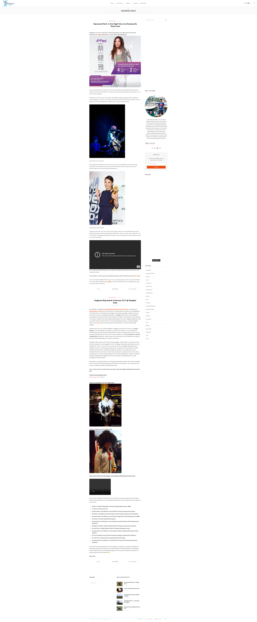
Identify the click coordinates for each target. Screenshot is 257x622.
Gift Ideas (148, 302)
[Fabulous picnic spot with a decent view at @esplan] (156, 207)
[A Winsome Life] (8, 3)
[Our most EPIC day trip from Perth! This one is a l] (156, 199)
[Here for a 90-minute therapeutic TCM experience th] (156, 225)
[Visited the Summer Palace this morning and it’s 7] (156, 247)
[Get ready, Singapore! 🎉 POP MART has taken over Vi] (164, 203)
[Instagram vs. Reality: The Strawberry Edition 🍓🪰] (148, 194)
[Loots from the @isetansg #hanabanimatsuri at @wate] (148, 212)
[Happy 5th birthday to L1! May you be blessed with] (148, 216)
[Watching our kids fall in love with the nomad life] (148, 199)
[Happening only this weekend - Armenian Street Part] (156, 234)
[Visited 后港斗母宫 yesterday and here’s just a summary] (164, 247)
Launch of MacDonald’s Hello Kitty (131, 588)
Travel (147, 338)
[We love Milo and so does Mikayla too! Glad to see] (148, 252)
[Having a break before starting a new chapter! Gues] (148, 238)
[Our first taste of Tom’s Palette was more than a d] (156, 181)
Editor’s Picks (119, 3)
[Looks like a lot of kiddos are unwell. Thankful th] (164, 243)
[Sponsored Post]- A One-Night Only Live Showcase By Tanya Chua (115, 25)
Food (147, 299)
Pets (147, 322)
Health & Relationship (150, 306)
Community (148, 283)
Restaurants (148, 329)
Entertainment (112, 21)
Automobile (148, 270)
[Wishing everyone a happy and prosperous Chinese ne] (156, 185)
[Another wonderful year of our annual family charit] (148, 185)
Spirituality (148, 332)
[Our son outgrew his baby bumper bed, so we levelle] (156, 221)
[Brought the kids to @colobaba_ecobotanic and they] (148, 243)
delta (98, 289)
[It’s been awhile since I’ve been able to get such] (164, 229)
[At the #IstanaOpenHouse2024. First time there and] (148, 229)
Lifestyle (148, 315)
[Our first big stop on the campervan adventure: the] (148, 203)
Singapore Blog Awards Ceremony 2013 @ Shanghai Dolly (115, 301)
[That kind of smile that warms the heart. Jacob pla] (164, 252)
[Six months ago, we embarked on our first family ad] (148, 207)
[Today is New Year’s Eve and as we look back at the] (156, 238)
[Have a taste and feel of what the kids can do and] (164, 238)
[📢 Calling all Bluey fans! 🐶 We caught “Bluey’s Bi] (156, 229)
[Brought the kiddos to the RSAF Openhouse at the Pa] (148, 256)
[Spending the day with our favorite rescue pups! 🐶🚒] (156, 194)
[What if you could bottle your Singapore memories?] (164, 207)
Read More (115, 289)
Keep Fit (148, 312)
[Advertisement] (156, 77)
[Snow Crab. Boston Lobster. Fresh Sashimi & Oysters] (148, 181)
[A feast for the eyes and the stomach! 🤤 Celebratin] (164, 216)
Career (147, 280)
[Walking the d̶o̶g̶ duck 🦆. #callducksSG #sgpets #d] (164, 212)
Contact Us (135, 3)
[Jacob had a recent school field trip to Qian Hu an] (156, 252)
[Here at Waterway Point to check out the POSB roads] (164, 185)
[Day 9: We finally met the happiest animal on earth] (156, 203)
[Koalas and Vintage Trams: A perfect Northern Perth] (164, 190)
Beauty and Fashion (150, 273)
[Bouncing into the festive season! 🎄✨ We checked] (164, 194)
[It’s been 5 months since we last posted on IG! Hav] (164, 225)
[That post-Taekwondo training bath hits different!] (156, 212)
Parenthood (148, 319)
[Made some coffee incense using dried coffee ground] (148, 234)
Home (112, 3)
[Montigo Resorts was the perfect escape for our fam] (148, 225)
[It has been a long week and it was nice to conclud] (164, 234)
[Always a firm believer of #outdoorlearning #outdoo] (164, 181)
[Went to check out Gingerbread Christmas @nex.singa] (156, 243)
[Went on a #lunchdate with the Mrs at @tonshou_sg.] (156, 190)
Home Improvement (150, 309)
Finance (147, 296)
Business (148, 276)
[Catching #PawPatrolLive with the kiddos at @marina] (164, 221)
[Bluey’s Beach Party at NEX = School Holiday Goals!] (156, 216)
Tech (147, 335)
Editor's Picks (149, 286)
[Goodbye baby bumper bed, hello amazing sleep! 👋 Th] (148, 221)
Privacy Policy (143, 3)
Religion (148, 325)
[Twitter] (132, 561)
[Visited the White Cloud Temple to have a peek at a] (148, 247)
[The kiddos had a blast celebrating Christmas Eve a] (148, 190)
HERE (109, 281)
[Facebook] (130, 561)
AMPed (100, 34)
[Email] (135, 561)
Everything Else (112, 297)
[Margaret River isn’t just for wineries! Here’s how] (164, 199)
